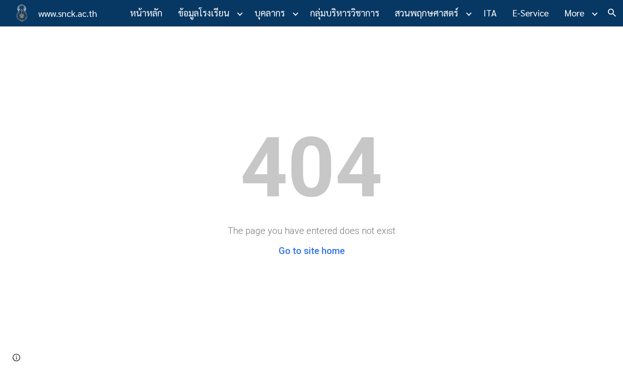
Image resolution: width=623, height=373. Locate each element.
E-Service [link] (530, 13)
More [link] (574, 13)
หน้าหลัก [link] (146, 13)
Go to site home (312, 250)
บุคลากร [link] (269, 13)
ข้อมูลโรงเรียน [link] (203, 13)
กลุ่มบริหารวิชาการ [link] (344, 13)
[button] (612, 13)
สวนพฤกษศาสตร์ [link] (426, 13)
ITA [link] (490, 13)
